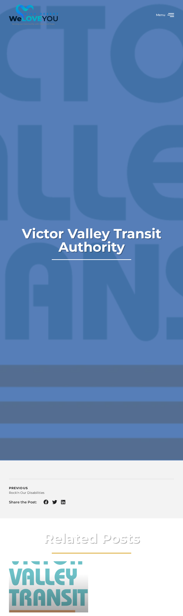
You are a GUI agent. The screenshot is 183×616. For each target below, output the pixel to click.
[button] (46, 502)
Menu (160, 15)
